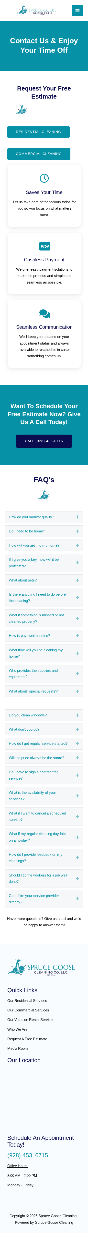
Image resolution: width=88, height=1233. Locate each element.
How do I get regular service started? (38, 743)
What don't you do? (24, 729)
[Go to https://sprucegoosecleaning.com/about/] (41, 1029)
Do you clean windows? (28, 715)
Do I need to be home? (27, 531)
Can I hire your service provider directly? (34, 899)
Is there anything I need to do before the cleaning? (37, 597)
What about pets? (23, 580)
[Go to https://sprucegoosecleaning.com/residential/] (41, 1000)
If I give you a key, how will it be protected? (34, 563)
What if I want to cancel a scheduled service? (37, 816)
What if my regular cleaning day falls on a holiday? (37, 837)
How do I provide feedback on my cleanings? (35, 858)
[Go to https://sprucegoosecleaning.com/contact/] (41, 1039)
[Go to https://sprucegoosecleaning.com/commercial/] (41, 1010)
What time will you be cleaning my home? (36, 653)
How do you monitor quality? (31, 517)
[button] (38, 132)
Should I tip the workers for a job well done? (38, 878)
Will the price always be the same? (36, 758)
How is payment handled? (29, 636)
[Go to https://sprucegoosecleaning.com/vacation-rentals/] (41, 1019)
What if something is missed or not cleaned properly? (36, 618)
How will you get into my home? (34, 545)
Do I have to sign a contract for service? (33, 775)
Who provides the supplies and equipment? (33, 674)
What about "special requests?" (33, 691)
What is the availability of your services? (32, 796)
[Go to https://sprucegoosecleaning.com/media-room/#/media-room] (41, 1048)
